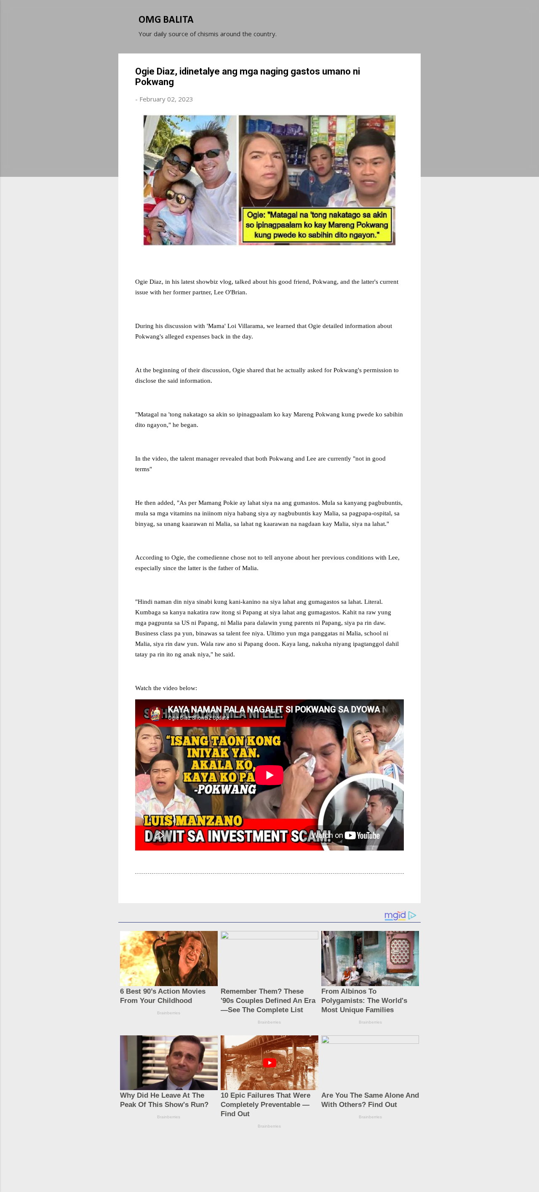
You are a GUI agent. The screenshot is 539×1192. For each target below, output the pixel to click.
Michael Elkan (289, 1170)
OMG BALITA (166, 20)
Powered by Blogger (274, 1153)
